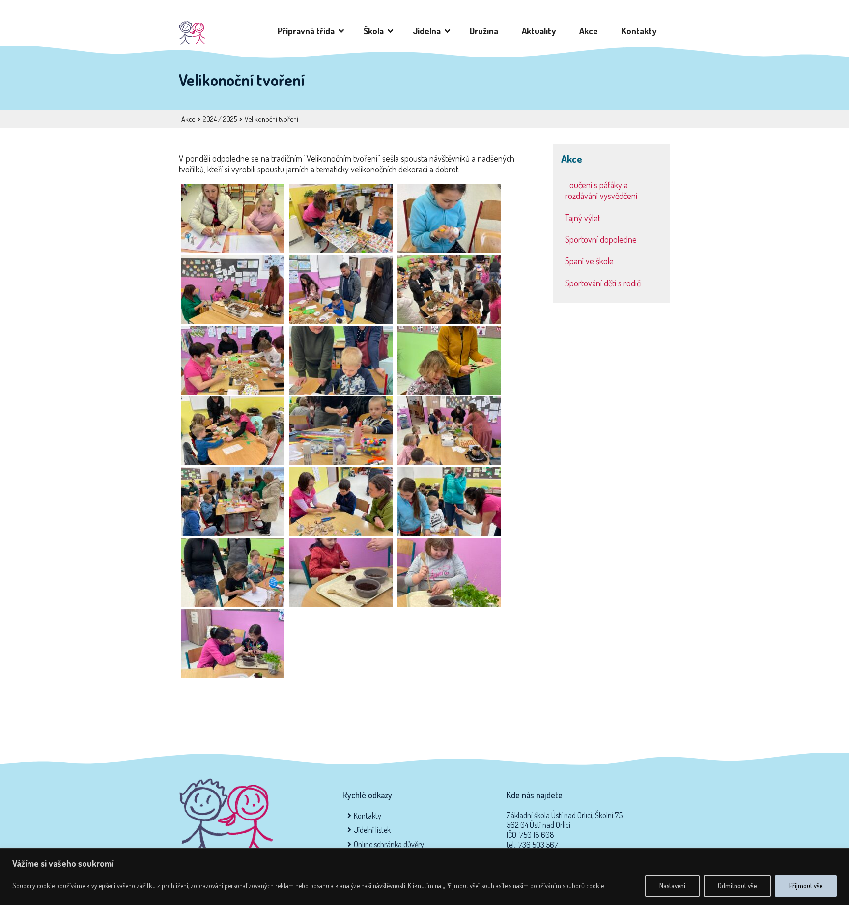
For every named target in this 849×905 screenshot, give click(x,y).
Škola (376, 31)
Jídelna (429, 31)
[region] (424, 876)
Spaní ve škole (589, 260)
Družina (486, 31)
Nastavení (672, 885)
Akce (590, 31)
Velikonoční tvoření (271, 118)
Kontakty (641, 31)
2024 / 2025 (220, 118)
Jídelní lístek (372, 830)
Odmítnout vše (737, 885)
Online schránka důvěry (389, 844)
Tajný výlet (582, 217)
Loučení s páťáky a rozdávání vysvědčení (601, 190)
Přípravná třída (308, 31)
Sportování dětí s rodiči (603, 283)
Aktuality (541, 31)
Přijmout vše (805, 885)
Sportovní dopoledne (601, 239)
